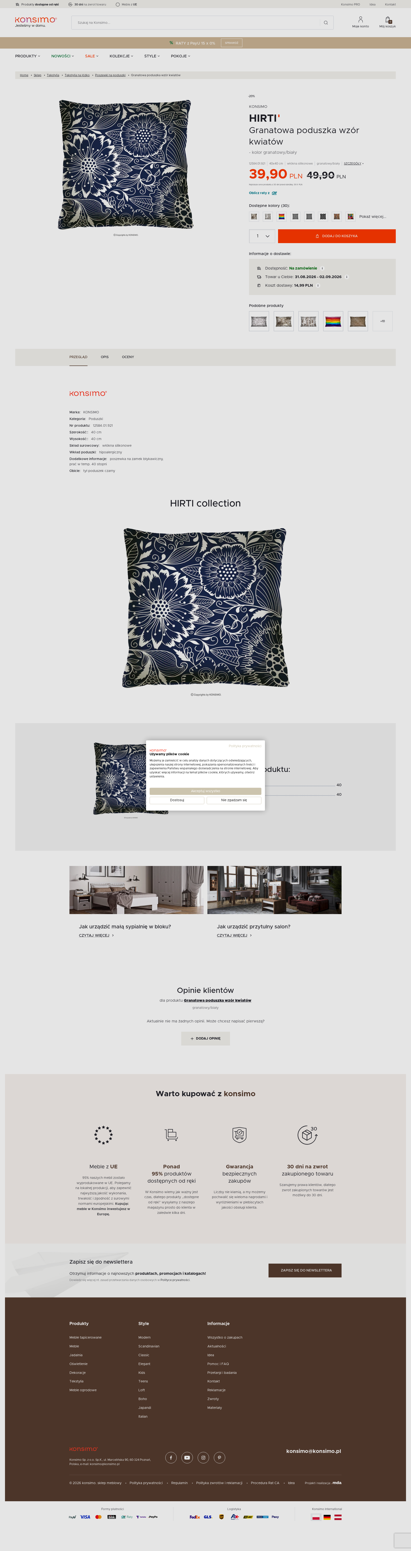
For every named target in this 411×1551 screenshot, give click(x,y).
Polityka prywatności (245, 746)
